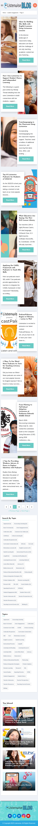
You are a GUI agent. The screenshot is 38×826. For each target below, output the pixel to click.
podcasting (28, 572)
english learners (25, 548)
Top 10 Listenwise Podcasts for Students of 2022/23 (11, 177)
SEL (16, 584)
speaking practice (9, 588)
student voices (25, 592)
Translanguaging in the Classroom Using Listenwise (27, 124)
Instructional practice (24, 552)
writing (24, 604)
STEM (20, 588)
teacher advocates (9, 596)
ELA (31, 544)
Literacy (21, 564)
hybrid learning (9, 552)
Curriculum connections (11, 544)
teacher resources (10, 600)
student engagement (10, 592)
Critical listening (17, 535)
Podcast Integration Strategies (13, 576)
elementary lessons (10, 548)
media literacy (8, 568)
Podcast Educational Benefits (12, 572)
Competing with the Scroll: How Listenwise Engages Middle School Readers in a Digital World (18, 720)
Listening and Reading (20, 556)
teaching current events (11, 604)
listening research (10, 560)
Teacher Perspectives (25, 596)
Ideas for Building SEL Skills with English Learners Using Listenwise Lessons (26, 26)
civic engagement (22, 527)
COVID (6, 535)
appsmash (7, 523)
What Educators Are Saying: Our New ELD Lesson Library (27, 218)
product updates (9, 580)
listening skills (24, 560)
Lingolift (6, 556)
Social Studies (26, 584)
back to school (8, 527)
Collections (8, 531)
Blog (7, 715)
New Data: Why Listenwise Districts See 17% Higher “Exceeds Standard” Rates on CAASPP (18, 763)
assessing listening (20, 523)
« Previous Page (13, 511)
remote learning (23, 580)
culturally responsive (10, 540)
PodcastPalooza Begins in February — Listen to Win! (26, 317)
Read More (26, 60)
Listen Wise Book (9, 564)
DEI (23, 544)
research (7, 584)
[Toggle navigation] (2, 5)
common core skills (21, 531)
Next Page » (25, 511)
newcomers (20, 568)
